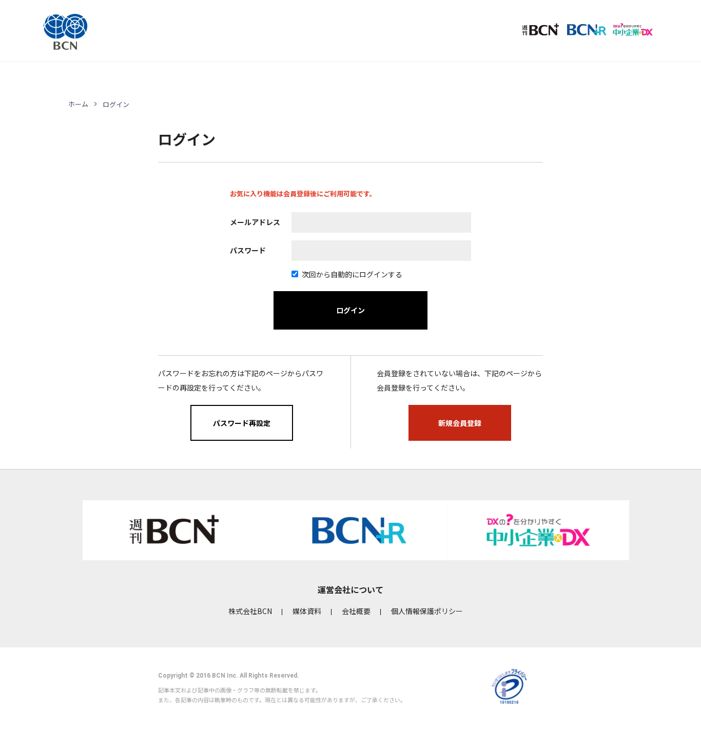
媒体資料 (307, 611)
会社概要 (356, 611)
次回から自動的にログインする (352, 274)
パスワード (248, 250)
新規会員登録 (459, 423)
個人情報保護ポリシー (427, 611)
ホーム (78, 104)
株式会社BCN (250, 611)
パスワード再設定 (241, 423)
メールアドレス (255, 222)
